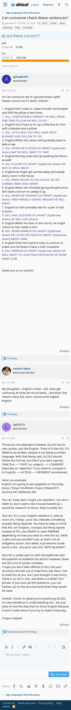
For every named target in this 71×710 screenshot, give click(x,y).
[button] (6, 647)
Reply (66, 351)
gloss (62, 23)
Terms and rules (26, 703)
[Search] (66, 4)
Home (6, 706)
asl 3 (44, 23)
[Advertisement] (35, 309)
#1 (67, 90)
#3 (67, 438)
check (53, 23)
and (22, 631)
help (17, 27)
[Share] (62, 90)
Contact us (9, 703)
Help (59, 703)
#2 (67, 382)
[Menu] (5, 4)
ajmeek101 (11, 23)
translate (27, 27)
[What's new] (59, 4)
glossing (7, 27)
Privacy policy (45, 703)
